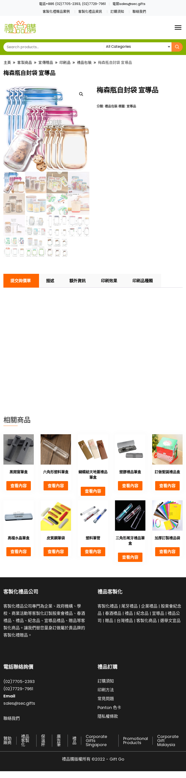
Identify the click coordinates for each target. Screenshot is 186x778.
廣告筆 (59, 740)
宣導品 (131, 106)
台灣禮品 (125, 620)
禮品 (129, 613)
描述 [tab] (50, 281)
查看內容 (18, 486)
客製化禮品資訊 (90, 11)
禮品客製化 (25, 740)
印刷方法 (106, 690)
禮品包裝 (111, 106)
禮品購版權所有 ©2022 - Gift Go (93, 759)
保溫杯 (43, 740)
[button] (81, 94)
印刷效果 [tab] (109, 281)
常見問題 (106, 699)
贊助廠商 (7, 740)
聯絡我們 (139, 11)
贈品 (109, 620)
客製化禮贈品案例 (56, 11)
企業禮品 (149, 606)
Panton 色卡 (109, 707)
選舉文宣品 (170, 620)
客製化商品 (146, 620)
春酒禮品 (113, 613)
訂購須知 (117, 11)
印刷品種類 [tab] (142, 281)
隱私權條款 (108, 716)
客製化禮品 (108, 606)
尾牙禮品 (129, 606)
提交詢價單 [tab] (20, 281)
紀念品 (142, 613)
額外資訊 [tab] (77, 281)
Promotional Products (135, 740)
